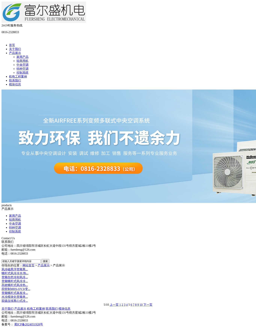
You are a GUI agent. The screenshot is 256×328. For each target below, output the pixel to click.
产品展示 (15, 53)
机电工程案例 (18, 76)
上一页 (114, 304)
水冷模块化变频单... (14, 296)
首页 (12, 45)
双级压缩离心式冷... (14, 300)
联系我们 (15, 80)
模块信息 (15, 84)
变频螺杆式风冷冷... (14, 281)
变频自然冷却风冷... (14, 277)
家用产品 (22, 56)
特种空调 (22, 68)
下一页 (147, 304)
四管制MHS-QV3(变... (15, 289)
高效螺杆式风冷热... (14, 285)
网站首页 (28, 265)
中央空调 (22, 64)
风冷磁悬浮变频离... (14, 269)
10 (141, 304)
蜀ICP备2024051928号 (28, 324)
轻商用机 (22, 60)
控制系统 (22, 72)
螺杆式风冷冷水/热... (14, 273)
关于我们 (15, 49)
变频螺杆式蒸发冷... (14, 292)
